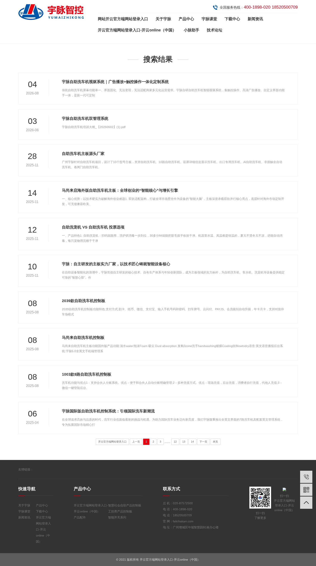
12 (175, 441)
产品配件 (80, 517)
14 (192, 441)
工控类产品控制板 (120, 511)
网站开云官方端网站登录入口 (123, 19)
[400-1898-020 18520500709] (306, 477)
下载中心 (232, 19)
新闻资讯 (255, 19)
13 (183, 441)
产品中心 (186, 19)
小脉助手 (191, 30)
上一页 (136, 441)
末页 (215, 441)
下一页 (203, 441)
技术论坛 (214, 30)
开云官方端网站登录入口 (112, 441)
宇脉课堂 (209, 19)
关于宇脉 (163, 19)
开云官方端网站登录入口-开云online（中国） (137, 30)
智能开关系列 (117, 517)
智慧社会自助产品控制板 (124, 505)
